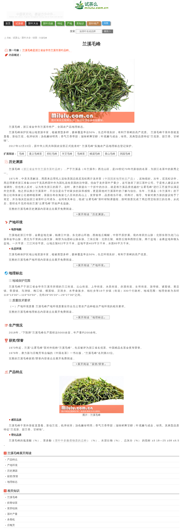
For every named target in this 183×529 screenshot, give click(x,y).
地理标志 (12, 481)
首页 (8, 23)
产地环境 (12, 465)
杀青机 (11, 519)
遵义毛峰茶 (35, 153)
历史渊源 (12, 470)
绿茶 (35, 38)
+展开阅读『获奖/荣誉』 (91, 364)
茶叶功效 (48, 23)
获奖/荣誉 (12, 476)
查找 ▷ (107, 31)
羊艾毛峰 (67, 153)
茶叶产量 (12, 514)
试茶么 (16, 38)
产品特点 (12, 459)
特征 (60, 23)
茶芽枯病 (12, 508)
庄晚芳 (11, 525)
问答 (106, 23)
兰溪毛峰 (12, 497)
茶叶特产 (94, 23)
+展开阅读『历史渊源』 (91, 214)
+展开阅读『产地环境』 (91, 265)
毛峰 (21, 153)
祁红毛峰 (52, 153)
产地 (69, 23)
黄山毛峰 (110, 153)
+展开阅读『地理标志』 (91, 317)
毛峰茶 (81, 153)
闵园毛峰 (125, 153)
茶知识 (80, 23)
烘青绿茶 (12, 502)
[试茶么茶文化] (91, 8)
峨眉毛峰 (95, 153)
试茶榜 (19, 23)
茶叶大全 (33, 23)
